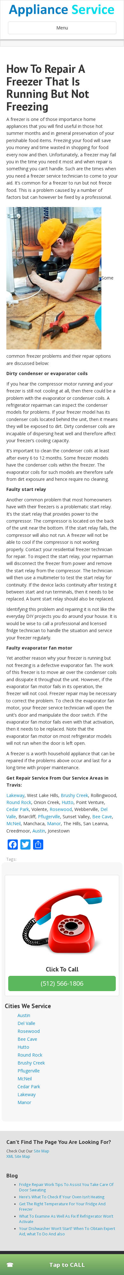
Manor (54, 823)
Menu (62, 28)
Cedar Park (17, 809)
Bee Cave (102, 816)
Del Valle (26, 1023)
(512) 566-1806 (62, 983)
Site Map (41, 1150)
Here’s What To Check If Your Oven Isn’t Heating (62, 1196)
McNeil (13, 823)
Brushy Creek (74, 795)
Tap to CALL (67, 1264)
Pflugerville (49, 816)
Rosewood (61, 809)
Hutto (67, 802)
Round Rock (18, 802)
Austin (38, 831)
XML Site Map (18, 1156)
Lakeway (15, 795)
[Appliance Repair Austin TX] (62, 10)
